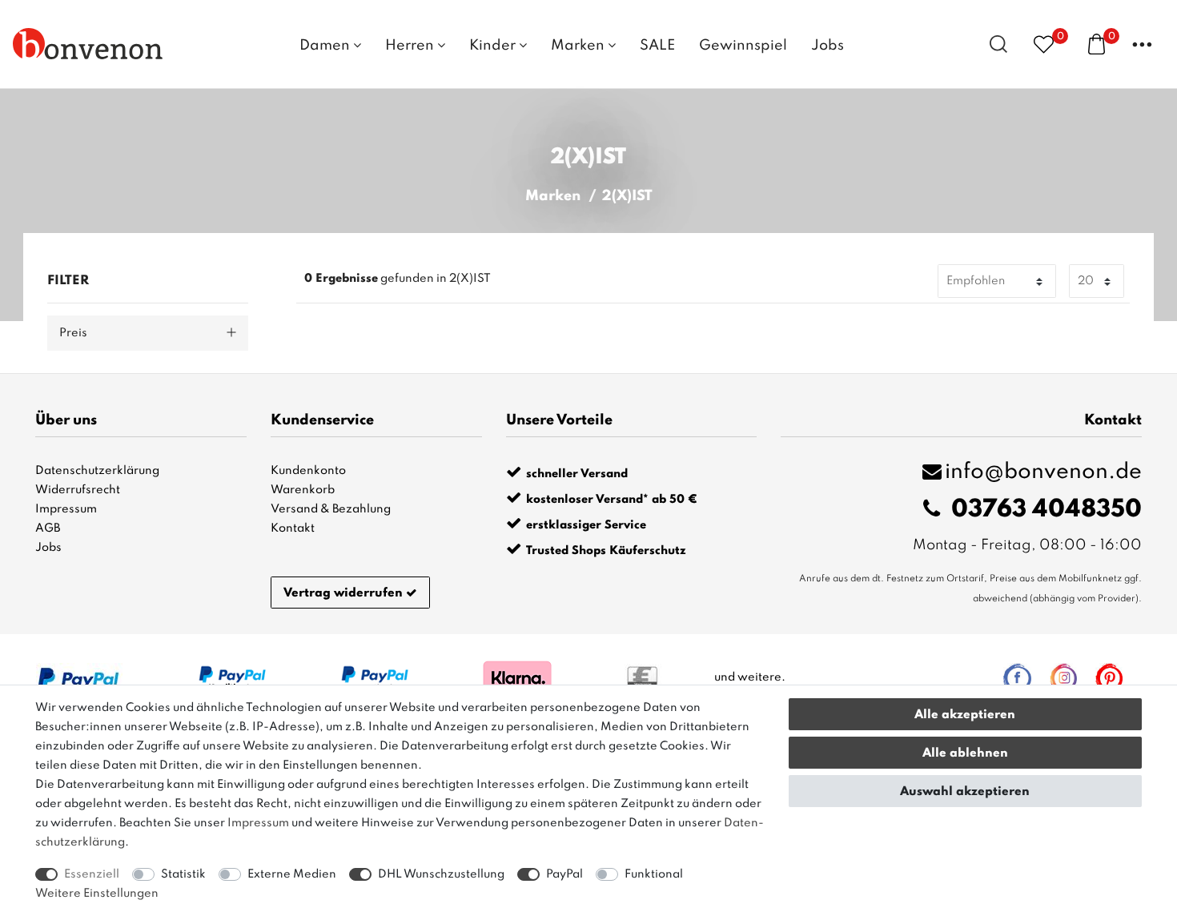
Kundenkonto (308, 470)
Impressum (66, 509)
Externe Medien (291, 874)
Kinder (494, 45)
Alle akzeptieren (964, 715)
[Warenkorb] (1096, 43)
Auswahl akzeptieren (965, 791)
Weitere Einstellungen (97, 893)
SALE (657, 45)
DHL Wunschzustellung (441, 874)
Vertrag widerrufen (343, 593)
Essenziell (91, 874)
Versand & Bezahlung (331, 509)
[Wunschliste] (1044, 44)
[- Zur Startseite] (88, 43)
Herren (411, 45)
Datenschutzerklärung (97, 470)
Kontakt (293, 528)
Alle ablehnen (965, 753)
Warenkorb (303, 490)
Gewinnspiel (743, 45)
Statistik (183, 874)
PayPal (564, 874)
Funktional (654, 874)
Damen (326, 45)
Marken (579, 45)
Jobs (827, 45)
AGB (47, 528)
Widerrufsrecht (77, 490)
